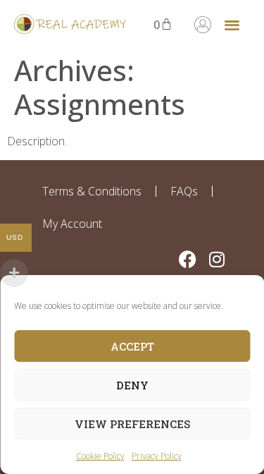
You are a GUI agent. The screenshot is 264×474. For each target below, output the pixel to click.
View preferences (132, 424)
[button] (232, 24)
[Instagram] (216, 259)
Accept (132, 346)
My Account (72, 223)
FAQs (184, 191)
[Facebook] (187, 259)
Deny (132, 385)
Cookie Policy (100, 456)
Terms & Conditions (92, 191)
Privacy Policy (157, 456)
